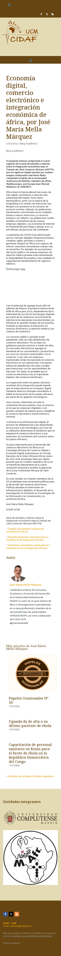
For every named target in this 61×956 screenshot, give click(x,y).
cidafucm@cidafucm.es (21, 926)
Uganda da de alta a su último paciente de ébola (30, 724)
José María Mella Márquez (25, 584)
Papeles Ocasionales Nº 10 (28, 700)
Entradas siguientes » (43, 776)
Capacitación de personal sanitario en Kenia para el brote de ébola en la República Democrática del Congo (30, 753)
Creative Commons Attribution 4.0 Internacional (32, 936)
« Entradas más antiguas (19, 776)
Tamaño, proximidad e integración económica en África (25, 530)
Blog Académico (28, 143)
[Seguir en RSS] (52, 14)
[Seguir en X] (47, 14)
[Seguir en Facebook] (41, 14)
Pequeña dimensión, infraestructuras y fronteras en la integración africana (27, 538)
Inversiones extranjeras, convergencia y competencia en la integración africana (28, 546)
